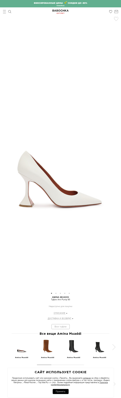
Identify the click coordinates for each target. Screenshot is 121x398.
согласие (87, 378)
